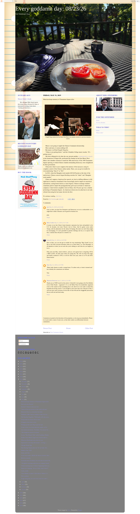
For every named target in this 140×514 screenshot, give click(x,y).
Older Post (89, 328)
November (24, 384)
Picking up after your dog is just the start (32, 424)
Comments (23, 344)
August (24, 391)
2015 (21, 500)
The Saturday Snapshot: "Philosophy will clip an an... (35, 417)
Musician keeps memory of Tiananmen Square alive (35, 401)
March (23, 484)
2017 (21, 495)
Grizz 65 (49, 240)
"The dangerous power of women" (30, 432)
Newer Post (47, 328)
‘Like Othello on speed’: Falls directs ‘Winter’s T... (34, 473)
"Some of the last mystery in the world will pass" (34, 409)
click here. (59, 196)
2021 (21, 374)
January (24, 489)
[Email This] (68, 199)
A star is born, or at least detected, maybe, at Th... (34, 427)
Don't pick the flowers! (27, 404)
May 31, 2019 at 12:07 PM (59, 240)
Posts (21, 341)
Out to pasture (25, 476)
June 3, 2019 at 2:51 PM (64, 280)
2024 (21, 366)
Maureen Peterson (52, 280)
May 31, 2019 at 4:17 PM (56, 265)
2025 (21, 364)
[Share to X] (71, 199)
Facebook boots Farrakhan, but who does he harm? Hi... (36, 460)
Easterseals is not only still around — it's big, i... (34, 442)
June (23, 397)
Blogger (80, 510)
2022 (21, 371)
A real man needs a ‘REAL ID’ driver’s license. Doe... (35, 455)
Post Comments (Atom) (56, 332)
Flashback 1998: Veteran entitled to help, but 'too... (34, 414)
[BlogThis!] (70, 199)
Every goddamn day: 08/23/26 (50, 8)
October (24, 386)
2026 (21, 361)
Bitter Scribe (50, 222)
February (24, 487)
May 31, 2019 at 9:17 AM (61, 222)
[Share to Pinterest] (74, 199)
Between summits (26, 458)
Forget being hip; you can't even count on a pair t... (34, 478)
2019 (21, 379)
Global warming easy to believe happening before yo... (35, 466)
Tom (48, 265)
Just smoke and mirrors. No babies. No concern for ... (35, 430)
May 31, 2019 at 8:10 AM (56, 207)
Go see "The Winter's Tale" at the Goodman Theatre (35, 435)
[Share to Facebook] (72, 199)
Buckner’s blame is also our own (30, 407)
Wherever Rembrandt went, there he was (32, 440)
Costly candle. (25, 471)
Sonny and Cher (25, 453)
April (23, 482)
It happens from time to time (28, 422)
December (24, 381)
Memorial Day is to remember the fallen (32, 412)
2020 (21, 376)
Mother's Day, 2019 (26, 450)
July (23, 394)
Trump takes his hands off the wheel (30, 419)
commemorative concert (85, 156)
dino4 (68, 510)
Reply (48, 217)
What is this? (99, 132)
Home (68, 328)
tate (48, 207)
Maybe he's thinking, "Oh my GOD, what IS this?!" (35, 468)
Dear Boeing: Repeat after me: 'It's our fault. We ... (34, 448)
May (23, 399)
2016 (21, 498)
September (24, 389)
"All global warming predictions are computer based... (35, 463)
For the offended (100, 122)
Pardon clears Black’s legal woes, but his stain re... (34, 437)
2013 (21, 505)
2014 (21, 503)
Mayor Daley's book (24, 99)
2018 (21, 492)
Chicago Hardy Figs (26, 445)
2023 (21, 369)
